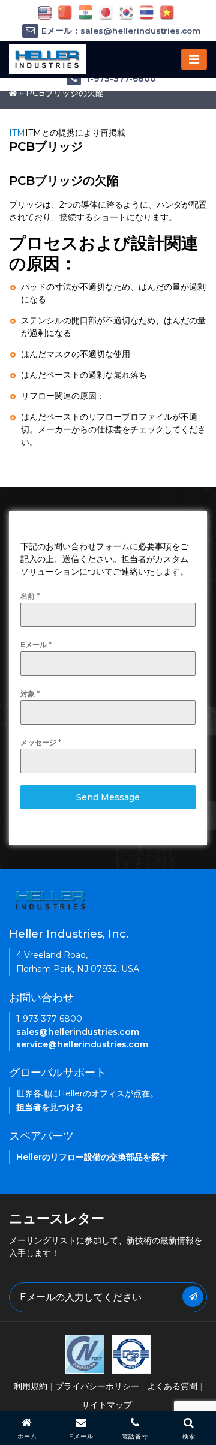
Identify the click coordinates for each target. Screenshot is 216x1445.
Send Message (108, 797)
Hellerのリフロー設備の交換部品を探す (92, 1157)
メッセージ (40, 742)
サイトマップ (107, 1404)
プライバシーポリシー (97, 1386)
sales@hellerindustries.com (77, 1031)
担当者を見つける (49, 1107)
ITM (17, 132)
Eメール (36, 644)
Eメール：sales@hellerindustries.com (120, 30)
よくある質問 (172, 1386)
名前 (30, 595)
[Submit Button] (192, 1296)
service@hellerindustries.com (82, 1044)
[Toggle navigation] (194, 59)
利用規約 (30, 1386)
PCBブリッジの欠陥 (65, 93)
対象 (30, 693)
